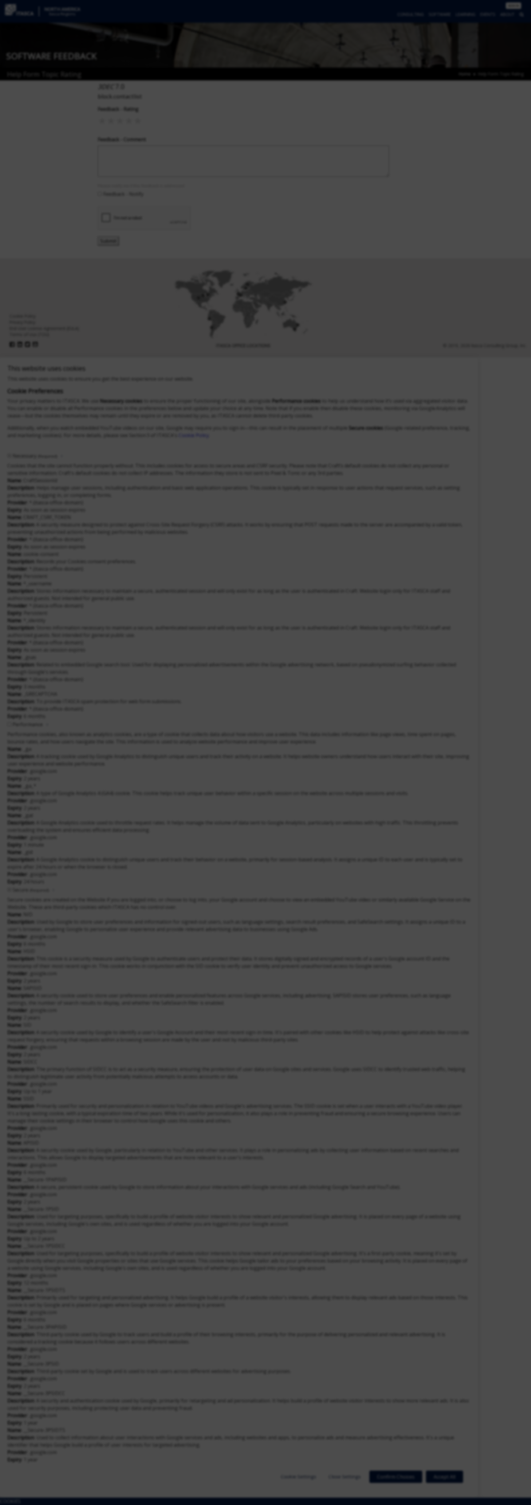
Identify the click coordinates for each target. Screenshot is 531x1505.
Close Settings (344, 1476)
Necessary (35, 455)
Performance (28, 724)
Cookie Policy (194, 435)
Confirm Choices (396, 1476)
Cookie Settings (298, 1476)
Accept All (444, 1476)
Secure (31, 889)
